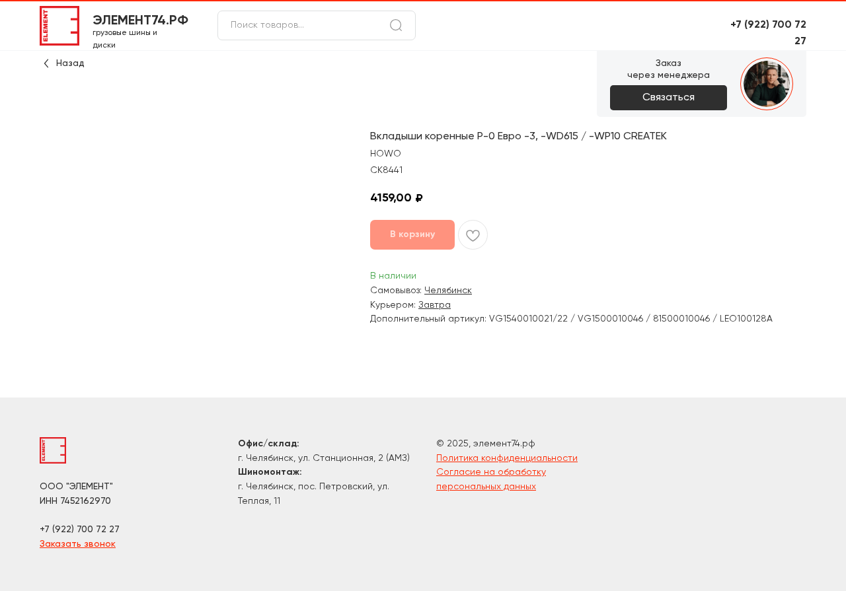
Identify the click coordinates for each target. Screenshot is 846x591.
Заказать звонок (78, 544)
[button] (668, 97)
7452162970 (85, 501)
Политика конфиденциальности (507, 458)
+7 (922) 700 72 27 (80, 529)
